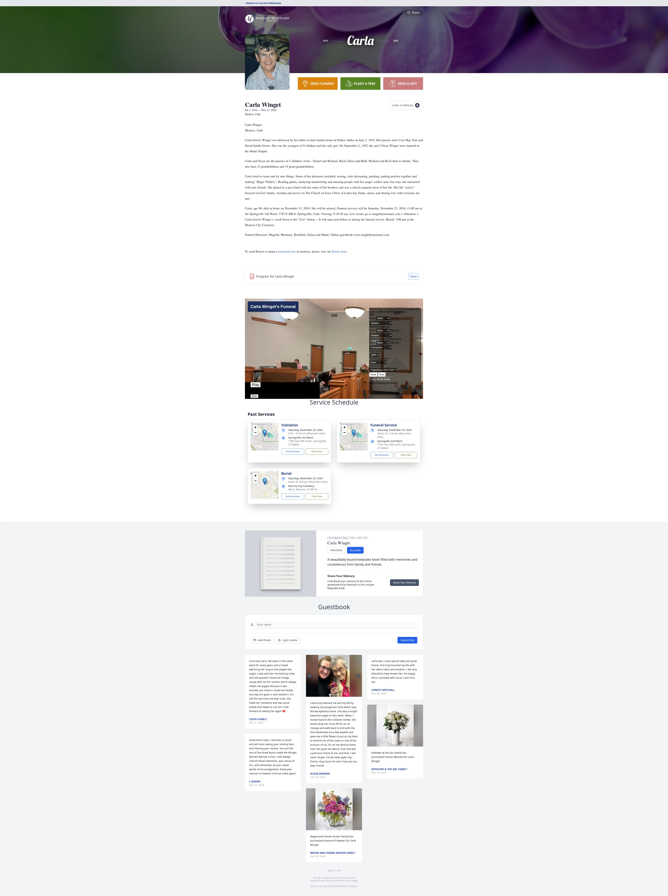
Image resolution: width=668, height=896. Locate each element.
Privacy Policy (324, 880)
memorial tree (287, 251)
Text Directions (292, 451)
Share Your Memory (404, 582)
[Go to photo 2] (332, 694)
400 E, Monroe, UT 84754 (302, 489)
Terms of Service (343, 880)
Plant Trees (317, 451)
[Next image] (358, 676)
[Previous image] (309, 676)
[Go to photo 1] (330, 695)
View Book (336, 550)
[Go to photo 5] (338, 694)
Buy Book (355, 550)
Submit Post (407, 640)
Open (413, 276)
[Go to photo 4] (336, 694)
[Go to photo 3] (334, 694)
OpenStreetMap (337, 886)
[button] (265, 433)
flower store (339, 251)
